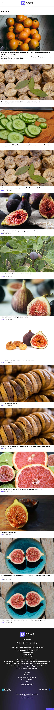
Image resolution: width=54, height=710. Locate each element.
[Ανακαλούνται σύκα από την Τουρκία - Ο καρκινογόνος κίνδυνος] (27, 340)
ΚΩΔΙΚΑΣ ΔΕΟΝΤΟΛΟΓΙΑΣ (27, 683)
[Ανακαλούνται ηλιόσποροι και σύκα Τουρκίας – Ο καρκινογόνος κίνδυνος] (27, 82)
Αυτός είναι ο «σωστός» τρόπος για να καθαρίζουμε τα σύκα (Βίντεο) (19, 231)
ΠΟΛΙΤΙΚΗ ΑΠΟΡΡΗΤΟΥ (27, 679)
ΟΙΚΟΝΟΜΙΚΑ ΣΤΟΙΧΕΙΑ (27, 684)
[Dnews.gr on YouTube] (33, 643)
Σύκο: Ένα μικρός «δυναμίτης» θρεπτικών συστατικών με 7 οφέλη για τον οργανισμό (23, 620)
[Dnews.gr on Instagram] (24, 643)
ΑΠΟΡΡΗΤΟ (50, 709)
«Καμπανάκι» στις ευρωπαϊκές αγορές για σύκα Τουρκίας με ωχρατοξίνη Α (20, 187)
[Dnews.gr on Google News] (30, 643)
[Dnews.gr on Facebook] (17, 643)
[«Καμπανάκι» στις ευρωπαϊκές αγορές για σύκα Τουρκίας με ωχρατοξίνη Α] (27, 168)
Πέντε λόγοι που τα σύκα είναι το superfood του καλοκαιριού (17, 274)
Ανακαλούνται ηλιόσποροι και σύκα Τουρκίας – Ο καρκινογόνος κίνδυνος (20, 101)
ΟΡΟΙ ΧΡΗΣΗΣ (27, 676)
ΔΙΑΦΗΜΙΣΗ (27, 674)
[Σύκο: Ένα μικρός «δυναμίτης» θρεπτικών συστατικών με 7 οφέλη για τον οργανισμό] (27, 600)
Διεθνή (2, 61)
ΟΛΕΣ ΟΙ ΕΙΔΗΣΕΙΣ (27, 639)
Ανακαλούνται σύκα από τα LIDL (9, 403)
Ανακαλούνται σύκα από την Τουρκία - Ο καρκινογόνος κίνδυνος (18, 360)
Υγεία (2, 276)
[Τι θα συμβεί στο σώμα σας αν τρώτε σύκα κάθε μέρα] (27, 297)
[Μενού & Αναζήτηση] (2, 3)
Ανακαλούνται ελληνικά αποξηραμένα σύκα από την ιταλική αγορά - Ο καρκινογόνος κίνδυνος (26, 446)
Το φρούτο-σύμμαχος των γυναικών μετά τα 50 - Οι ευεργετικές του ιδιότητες (21, 489)
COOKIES (27, 681)
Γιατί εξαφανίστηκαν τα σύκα (8, 532)
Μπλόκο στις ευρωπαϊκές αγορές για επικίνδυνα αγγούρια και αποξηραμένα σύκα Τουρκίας (25, 144)
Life (2, 233)
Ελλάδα (3, 534)
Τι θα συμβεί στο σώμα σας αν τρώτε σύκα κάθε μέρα (14, 317)
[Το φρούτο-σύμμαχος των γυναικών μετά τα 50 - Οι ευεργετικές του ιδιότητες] (27, 470)
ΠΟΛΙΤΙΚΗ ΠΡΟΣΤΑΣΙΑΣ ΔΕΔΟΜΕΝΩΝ (27, 677)
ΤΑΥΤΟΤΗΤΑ (27, 672)
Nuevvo (30, 698)
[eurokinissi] (27, 254)
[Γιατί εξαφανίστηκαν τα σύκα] (27, 513)
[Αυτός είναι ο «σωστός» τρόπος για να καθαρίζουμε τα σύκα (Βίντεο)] (27, 211)
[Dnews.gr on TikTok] (27, 643)
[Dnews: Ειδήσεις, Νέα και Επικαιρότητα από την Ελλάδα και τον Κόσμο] (27, 3)
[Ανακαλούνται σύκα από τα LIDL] (27, 383)
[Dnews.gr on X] (20, 643)
